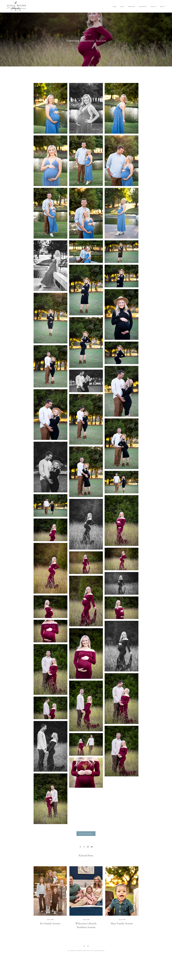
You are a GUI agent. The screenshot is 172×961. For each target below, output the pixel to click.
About (122, 6)
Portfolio (131, 6)
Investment (143, 6)
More (162, 6)
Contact (153, 6)
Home (115, 6)
